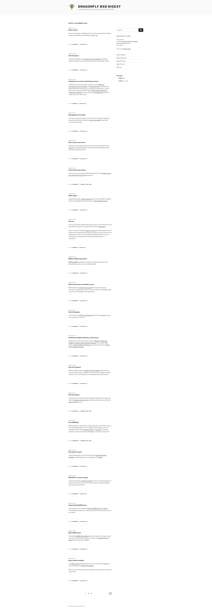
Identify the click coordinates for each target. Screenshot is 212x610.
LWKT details (72, 195)
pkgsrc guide (75, 564)
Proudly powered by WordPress (76, 606)
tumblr (124, 41)
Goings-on (83, 44)
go (96, 35)
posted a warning (86, 481)
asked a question (86, 199)
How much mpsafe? (74, 367)
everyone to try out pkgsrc (93, 59)
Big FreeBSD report (74, 533)
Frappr (105, 508)
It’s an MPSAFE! (73, 422)
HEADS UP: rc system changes (78, 477)
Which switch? (73, 30)
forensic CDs (99, 92)
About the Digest (121, 54)
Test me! (71, 221)
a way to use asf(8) (94, 120)
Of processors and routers (76, 142)
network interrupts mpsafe (77, 170)
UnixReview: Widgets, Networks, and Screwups (83, 337)
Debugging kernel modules (76, 115)
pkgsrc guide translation (76, 560)
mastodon (134, 41)
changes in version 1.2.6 (81, 400)
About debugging (74, 312)
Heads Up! (82, 247)
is (88, 35)
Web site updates (74, 395)
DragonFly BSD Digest (99, 6)
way (93, 35)
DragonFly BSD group (94, 508)
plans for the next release (92, 370)
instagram (128, 41)
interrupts (86, 429)
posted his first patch (85, 288)
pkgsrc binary (73, 402)
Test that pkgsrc (73, 55)
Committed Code (86, 184)
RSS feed (119, 67)
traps (91, 429)
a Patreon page (126, 49)
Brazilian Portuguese (87, 566)
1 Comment (74, 103)
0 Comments (75, 70)
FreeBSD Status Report (82, 536)
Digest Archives (121, 64)
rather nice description (86, 315)
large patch (102, 226)
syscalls (98, 429)
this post (71, 148)
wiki (105, 564)
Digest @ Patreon (121, 61)
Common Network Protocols (82, 345)
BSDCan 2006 (73, 262)
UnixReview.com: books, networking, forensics (83, 81)
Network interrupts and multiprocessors (81, 284)
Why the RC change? (75, 452)
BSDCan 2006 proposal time (77, 259)
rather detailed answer (100, 201)
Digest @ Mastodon (122, 58)
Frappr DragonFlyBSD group (77, 505)
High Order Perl (94, 86)
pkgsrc (100, 457)
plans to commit (91, 230)
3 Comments (75, 44)
